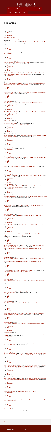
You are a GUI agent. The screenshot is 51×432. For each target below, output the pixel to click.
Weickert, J (10, 333)
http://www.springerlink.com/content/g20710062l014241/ (16, 124)
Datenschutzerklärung (10, 428)
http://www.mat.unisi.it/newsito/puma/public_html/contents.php (17, 271)
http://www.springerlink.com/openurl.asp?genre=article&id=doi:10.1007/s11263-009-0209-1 (23, 248)
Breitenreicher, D (7, 122)
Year (14, 37)
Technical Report (8, 81)
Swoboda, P (6, 61)
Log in (26, 429)
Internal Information (25, 428)
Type (11, 37)
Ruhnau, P (6, 313)
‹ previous (13, 410)
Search (7, 26)
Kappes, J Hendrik (19, 61)
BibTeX (8, 32)
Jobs (39, 8)
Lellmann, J (6, 41)
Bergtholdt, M (7, 245)
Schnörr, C (17, 41)
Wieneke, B (10, 280)
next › (38, 410)
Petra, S (10, 72)
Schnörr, (6, 166)
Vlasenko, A (6, 92)
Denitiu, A (6, 72)
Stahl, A (10, 313)
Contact (25, 12)
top (4, 421)
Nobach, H (16, 343)
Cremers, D (6, 146)
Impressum (40, 428)
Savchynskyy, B (32, 61)
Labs (9, 8)
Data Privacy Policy (11, 429)
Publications (17, 8)
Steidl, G (15, 175)
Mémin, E (10, 323)
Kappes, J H (13, 233)
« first (8, 410)
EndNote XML (9, 35)
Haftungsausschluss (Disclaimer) (40, 429)
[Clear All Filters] (21, 39)
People (33, 8)
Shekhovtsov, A (12, 61)
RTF (7, 34)
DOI (7, 44)
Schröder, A (19, 280)
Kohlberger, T (12, 146)
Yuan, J (5, 175)
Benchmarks (17, 12)
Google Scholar (10, 45)
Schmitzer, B (6, 391)
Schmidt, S (10, 102)
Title (8, 37)
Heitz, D (5, 323)
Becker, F (15, 185)
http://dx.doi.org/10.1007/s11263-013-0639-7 (33, 367)
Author (5, 37)
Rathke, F (6, 102)
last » (43, 410)
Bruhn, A (6, 333)
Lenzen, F (11, 41)
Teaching (25, 8)
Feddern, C (15, 333)
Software (10, 12)
